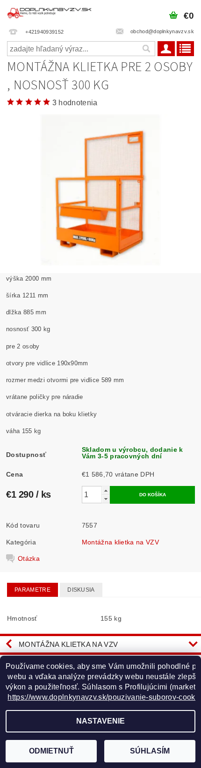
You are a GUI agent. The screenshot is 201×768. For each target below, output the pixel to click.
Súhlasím (150, 751)
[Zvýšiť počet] (105, 490)
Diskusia (81, 590)
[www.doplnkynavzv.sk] (50, 12)
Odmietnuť (51, 751)
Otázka (29, 558)
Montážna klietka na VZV (120, 542)
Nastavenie (100, 721)
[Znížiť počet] (105, 498)
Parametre (32, 590)
